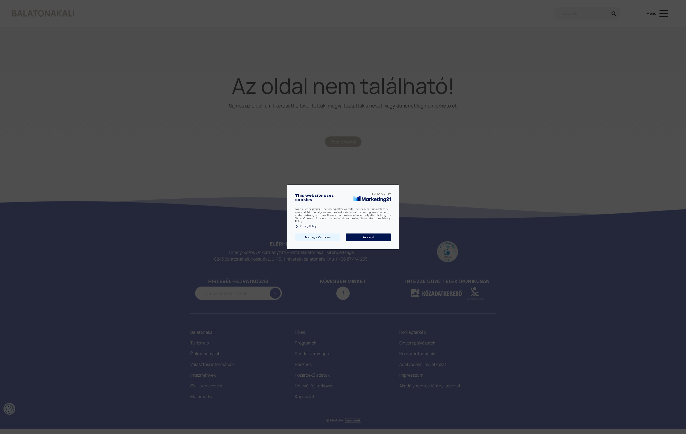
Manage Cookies (318, 237)
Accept (368, 237)
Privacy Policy (308, 226)
